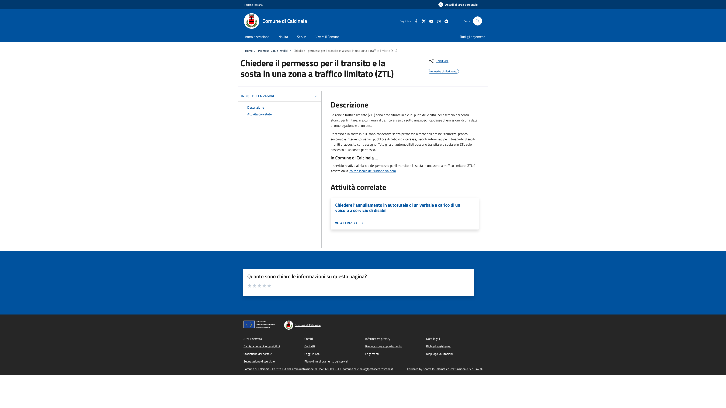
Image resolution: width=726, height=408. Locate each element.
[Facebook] (414, 20)
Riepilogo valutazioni (439, 354)
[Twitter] (422, 20)
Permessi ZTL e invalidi (273, 50)
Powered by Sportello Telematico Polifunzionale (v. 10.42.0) (444, 369)
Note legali (433, 338)
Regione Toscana (253, 5)
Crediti (308, 338)
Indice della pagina (257, 96)
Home (249, 50)
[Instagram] (437, 20)
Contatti (309, 346)
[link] (350, 223)
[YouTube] (430, 20)
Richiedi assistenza (438, 346)
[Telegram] (445, 20)
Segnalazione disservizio (259, 361)
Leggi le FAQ (312, 354)
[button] (458, 4)
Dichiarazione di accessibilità (262, 346)
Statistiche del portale (258, 354)
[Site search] (477, 21)
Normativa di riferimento (443, 70)
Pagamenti (372, 354)
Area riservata (253, 338)
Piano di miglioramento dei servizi (326, 361)
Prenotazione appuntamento (383, 346)
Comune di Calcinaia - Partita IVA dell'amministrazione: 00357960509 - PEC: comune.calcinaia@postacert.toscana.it (318, 369)
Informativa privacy (377, 338)
